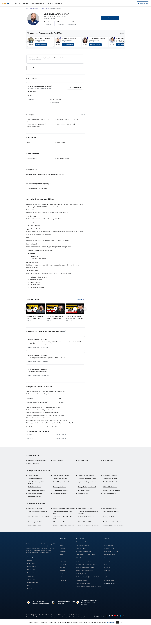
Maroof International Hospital (84, 570)
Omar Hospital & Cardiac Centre (85, 554)
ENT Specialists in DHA (84, 522)
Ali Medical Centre (81, 558)
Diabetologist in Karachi (110, 482)
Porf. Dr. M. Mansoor (33, 463)
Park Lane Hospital (81, 580)
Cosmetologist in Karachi (110, 478)
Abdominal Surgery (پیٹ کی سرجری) (67, 119)
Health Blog (107, 561)
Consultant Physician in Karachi (87, 478)
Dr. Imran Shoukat (108, 460)
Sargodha (62, 567)
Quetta (62, 574)
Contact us (30, 576)
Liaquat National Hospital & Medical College (88, 586)
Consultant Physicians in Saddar (112, 522)
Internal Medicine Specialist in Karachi (37, 482)
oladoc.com (52, 617)
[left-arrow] (27, 41)
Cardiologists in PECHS (34, 525)
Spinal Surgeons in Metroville (111, 511)
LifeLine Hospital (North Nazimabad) (40, 86)
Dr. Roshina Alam (83, 460)
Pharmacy (107, 570)
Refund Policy (31, 569)
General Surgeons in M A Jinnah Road (88, 525)
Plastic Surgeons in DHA (85, 508)
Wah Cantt (63, 577)
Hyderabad (63, 580)
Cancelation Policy (32, 582)
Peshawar (62, 558)
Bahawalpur (63, 570)
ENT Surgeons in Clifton (59, 522)
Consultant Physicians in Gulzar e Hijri (64, 525)
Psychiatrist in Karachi (109, 493)
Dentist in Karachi (33, 475)
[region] (55, 312)
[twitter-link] (106, 615)
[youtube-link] (115, 615)
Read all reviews (33, 68)
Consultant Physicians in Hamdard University (88, 512)
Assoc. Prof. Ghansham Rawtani (43, 38)
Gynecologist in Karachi (110, 475)
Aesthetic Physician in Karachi (111, 490)
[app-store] (112, 588)
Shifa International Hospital (83, 561)
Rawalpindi (63, 551)
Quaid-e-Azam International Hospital (86, 564)
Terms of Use (31, 579)
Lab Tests (106, 577)
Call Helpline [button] (110, 18)
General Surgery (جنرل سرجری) (66, 124)
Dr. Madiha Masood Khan (97, 38)
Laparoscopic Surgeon (63, 158)
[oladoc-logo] (6, 3)
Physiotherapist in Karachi (60, 490)
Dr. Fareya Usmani (58, 460)
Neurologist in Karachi (34, 496)
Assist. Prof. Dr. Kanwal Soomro (37, 460)
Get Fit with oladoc (109, 580)
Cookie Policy (111, 622)
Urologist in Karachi (83, 493)
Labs (105, 574)
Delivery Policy (31, 566)
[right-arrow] (123, 41)
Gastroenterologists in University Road (62, 512)
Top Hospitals (80, 538)
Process (29, 589)
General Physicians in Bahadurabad (38, 517)
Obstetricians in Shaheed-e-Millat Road (63, 517)
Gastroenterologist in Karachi (36, 490)
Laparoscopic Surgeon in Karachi (87, 482)
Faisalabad (63, 564)
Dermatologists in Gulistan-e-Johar (113, 525)
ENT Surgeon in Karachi (84, 490)
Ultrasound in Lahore (109, 554)
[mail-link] (117, 615)
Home (27, 8)
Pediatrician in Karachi (34, 487)
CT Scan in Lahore (109, 548)
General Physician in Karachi (61, 475)
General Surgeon (45, 8)
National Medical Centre (83, 583)
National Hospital (81, 548)
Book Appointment (41, 44)
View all (122, 33)
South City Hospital (81, 574)
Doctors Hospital (81, 542)
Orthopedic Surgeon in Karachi (87, 487)
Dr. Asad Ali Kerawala (69, 38)
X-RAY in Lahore (108, 545)
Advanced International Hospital (85, 567)
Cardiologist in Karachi (59, 487)
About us (29, 560)
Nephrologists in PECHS (35, 508)
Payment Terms (31, 573)
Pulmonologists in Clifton (35, 522)
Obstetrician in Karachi (35, 478)
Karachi (37, 8)
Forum (105, 564)
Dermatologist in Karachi (60, 478)
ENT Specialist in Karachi (110, 487)
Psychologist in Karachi (59, 493)
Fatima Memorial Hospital (83, 551)
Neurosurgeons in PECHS (110, 508)
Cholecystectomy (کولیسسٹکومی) (36, 124)
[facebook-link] (109, 615)
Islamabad (63, 548)
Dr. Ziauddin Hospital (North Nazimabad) (87, 577)
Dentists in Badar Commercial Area (88, 517)
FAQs (28, 585)
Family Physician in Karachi (86, 475)
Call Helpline (76, 87)
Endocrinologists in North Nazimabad (64, 508)
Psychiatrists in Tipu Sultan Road (37, 511)
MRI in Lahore (107, 542)
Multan (61, 554)
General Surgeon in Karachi (61, 482)
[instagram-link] (112, 615)
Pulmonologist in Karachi (35, 493)
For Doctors (107, 567)
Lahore (61, 545)
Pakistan (32, 8)
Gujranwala (63, 561)
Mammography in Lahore (111, 551)
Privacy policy (31, 563)
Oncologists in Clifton (109, 517)
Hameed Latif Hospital (82, 545)
